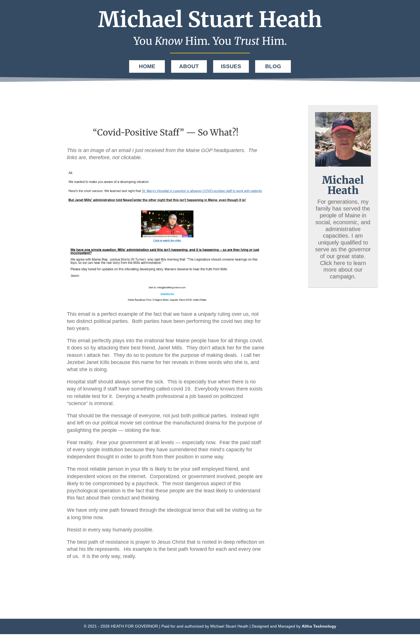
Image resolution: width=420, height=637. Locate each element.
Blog (273, 66)
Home (147, 66)
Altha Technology (319, 626)
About (189, 66)
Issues (231, 66)
